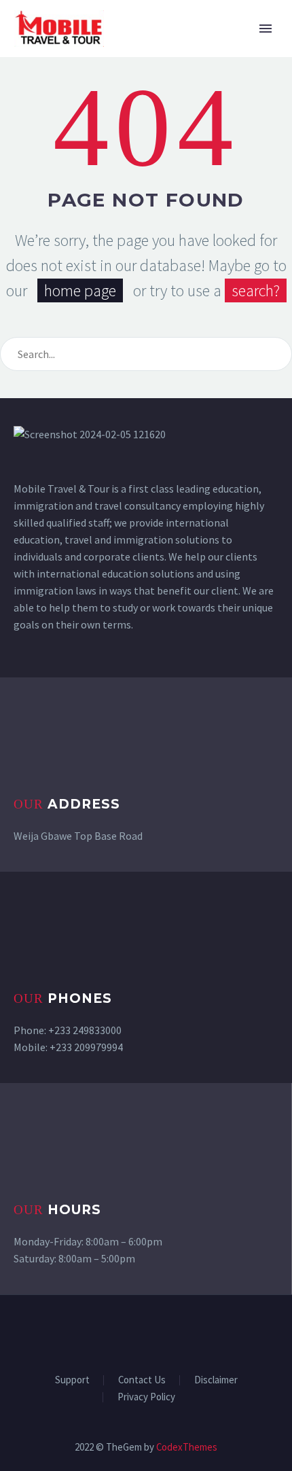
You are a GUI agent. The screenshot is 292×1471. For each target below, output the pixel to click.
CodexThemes (186, 1446)
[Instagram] (154, 1331)
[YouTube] (190, 1331)
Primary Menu (265, 28)
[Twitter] (137, 1331)
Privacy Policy (146, 1397)
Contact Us (142, 1380)
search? (256, 290)
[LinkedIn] (119, 1331)
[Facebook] (101, 1331)
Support (72, 1380)
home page (80, 290)
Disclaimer (216, 1380)
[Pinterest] (172, 1331)
